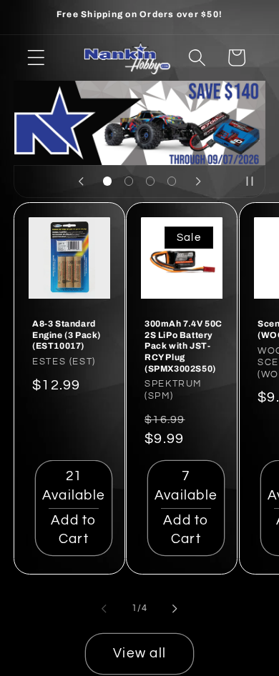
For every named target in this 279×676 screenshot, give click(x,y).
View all (139, 653)
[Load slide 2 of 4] (129, 181)
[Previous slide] (81, 181)
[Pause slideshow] (249, 181)
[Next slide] (198, 181)
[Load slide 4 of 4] (171, 181)
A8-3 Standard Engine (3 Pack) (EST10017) (66, 335)
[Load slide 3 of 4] (150, 181)
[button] (36, 57)
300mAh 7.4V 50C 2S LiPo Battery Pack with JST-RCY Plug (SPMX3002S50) (183, 346)
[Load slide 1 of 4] (107, 181)
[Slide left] (104, 608)
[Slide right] (175, 608)
